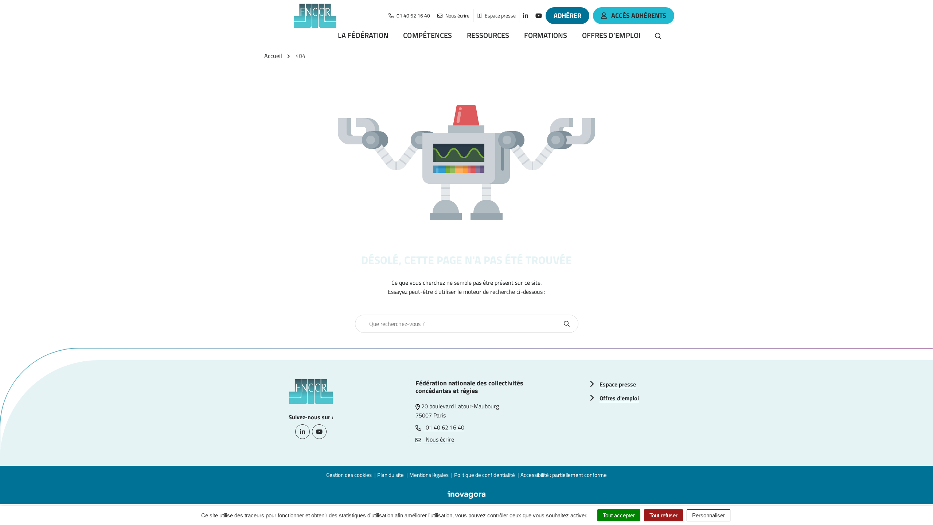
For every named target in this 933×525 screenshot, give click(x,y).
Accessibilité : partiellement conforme (563, 475)
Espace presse (618, 384)
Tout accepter (619, 515)
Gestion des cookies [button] (349, 475)
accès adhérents (638, 15)
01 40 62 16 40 (444, 427)
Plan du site (390, 475)
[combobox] (458, 323)
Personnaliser (708, 515)
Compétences (427, 35)
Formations (545, 35)
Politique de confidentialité (484, 475)
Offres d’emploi (611, 35)
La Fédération (363, 35)
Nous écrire (439, 439)
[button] (913, 505)
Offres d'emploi (619, 398)
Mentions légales (429, 475)
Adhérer (567, 15)
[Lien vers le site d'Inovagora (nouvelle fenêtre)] (466, 494)
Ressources (488, 35)
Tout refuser (663, 515)
